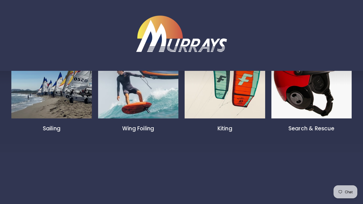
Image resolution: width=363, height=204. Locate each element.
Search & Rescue (311, 128)
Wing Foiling (138, 128)
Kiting (225, 128)
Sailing (51, 128)
